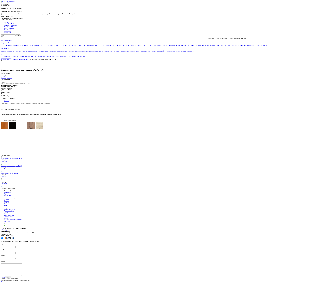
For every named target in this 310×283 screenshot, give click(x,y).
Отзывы (6, 218)
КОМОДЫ (16, 45)
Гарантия (6, 213)
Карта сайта (7, 221)
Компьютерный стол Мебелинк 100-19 (11, 158)
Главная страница (5, 59)
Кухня (5, 205)
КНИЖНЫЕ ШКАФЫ (7, 45)
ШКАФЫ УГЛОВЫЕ (261, 45)
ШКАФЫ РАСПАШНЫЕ (248, 45)
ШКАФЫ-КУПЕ (220, 45)
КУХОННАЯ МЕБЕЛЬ (49, 45)
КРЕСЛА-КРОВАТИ (142, 51)
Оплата (6, 212)
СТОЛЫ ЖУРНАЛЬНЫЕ (117, 45)
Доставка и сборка (9, 211)
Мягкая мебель (5, 48)
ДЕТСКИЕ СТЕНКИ (58, 56)
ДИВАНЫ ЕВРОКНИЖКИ (67, 51)
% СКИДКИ (7, 32)
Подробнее (4, 161)
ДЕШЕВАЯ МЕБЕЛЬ (7, 51)
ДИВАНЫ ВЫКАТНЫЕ (52, 51)
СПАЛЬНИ (93, 45)
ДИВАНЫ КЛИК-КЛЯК (82, 51)
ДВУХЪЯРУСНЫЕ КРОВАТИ (9, 56)
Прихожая (6, 202)
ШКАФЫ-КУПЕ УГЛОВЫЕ (233, 45)
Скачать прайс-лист (6, 58)
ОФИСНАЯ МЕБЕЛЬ (62, 45)
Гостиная (6, 199)
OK (2, 281)
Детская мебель (5, 53)
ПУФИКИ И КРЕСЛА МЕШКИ (22, 51)
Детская (6, 203)
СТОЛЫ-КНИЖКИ (130, 45)
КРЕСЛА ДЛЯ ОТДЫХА (128, 51)
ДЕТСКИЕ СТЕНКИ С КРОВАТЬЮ (74, 56)
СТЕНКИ (107, 45)
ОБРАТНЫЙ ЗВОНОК (7, 16)
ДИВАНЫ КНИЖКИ (95, 51)
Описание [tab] (6, 101)
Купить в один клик (6, 78)
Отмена (3, 277)
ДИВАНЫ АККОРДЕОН (38, 51)
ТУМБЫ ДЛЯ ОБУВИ (155, 45)
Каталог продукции (6, 40)
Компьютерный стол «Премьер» (9, 180)
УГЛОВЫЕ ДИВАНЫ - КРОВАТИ (184, 51)
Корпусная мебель (6, 43)
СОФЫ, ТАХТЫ (169, 51)
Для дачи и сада (47, 56)
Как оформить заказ (9, 215)
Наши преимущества (9, 209)
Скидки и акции (8, 216)
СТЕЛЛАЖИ (101, 45)
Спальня (6, 201)
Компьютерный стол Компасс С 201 (11, 173)
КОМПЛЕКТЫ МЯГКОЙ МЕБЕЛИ (111, 51)
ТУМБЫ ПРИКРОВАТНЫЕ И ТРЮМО (183, 45)
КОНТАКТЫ (7, 31)
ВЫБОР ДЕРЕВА (9, 28)
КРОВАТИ (39, 45)
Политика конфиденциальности (13, 219)
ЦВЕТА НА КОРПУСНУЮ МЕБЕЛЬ (205, 45)
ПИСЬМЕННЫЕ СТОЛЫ (75, 45)
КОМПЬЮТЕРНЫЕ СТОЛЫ (28, 45)
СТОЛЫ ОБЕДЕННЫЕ (142, 45)
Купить (3, 76)
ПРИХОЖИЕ (86, 45)
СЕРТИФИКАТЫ (9, 23)
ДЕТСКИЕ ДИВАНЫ (24, 56)
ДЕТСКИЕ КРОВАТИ (36, 56)
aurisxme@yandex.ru (6, 230)
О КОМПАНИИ (8, 22)
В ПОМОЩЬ (7, 29)
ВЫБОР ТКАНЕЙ (9, 26)
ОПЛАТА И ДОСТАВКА (11, 25)
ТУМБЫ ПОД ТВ (167, 45)
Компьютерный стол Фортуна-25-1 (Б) (11, 166)
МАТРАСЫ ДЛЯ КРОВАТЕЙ (156, 51)
